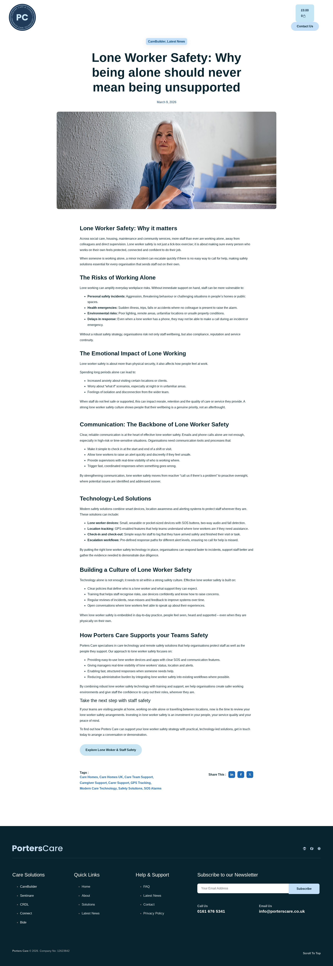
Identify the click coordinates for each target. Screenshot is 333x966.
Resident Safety (92, 17)
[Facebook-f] (311, 848)
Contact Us (305, 26)
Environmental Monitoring (156, 17)
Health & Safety (120, 17)
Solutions (233, 17)
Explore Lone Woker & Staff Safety (111, 750)
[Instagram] (319, 848)
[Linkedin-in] (304, 848)
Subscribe (304, 888)
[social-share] (231, 774)
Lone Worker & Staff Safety (201, 17)
